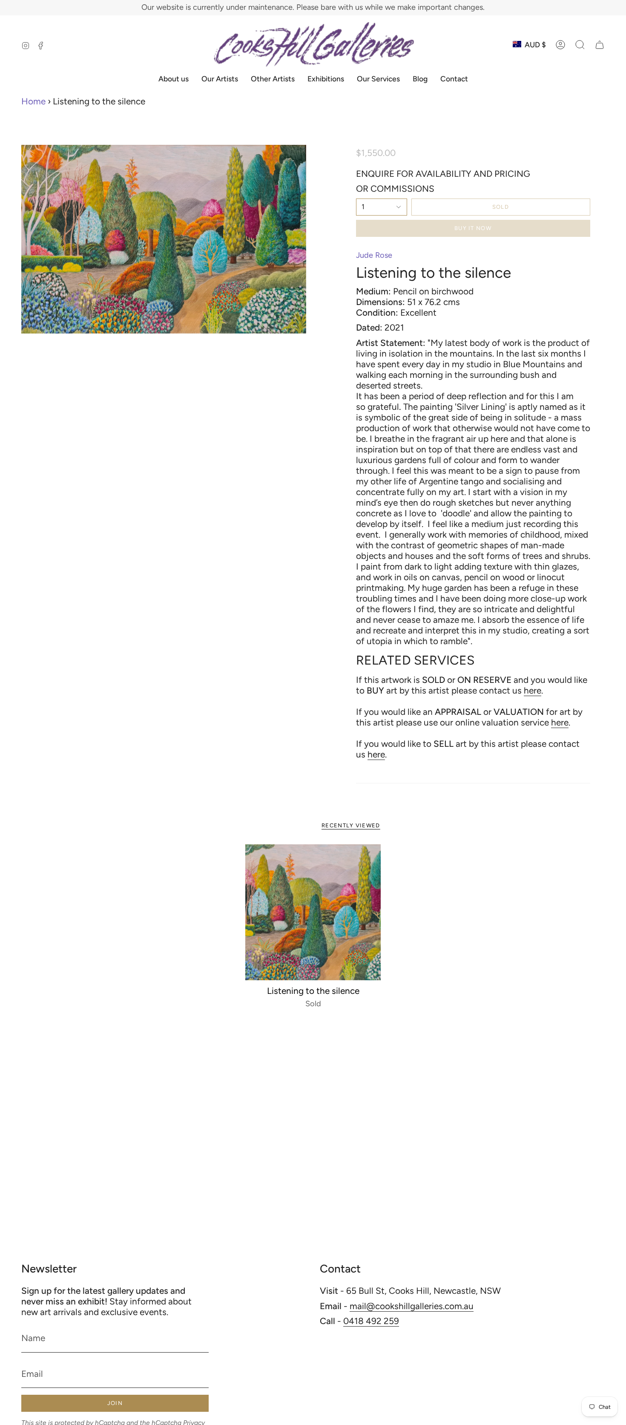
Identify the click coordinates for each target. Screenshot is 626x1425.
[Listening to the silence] (313, 912)
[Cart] (599, 44)
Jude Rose (374, 255)
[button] (580, 44)
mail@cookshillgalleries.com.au (412, 1306)
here (532, 690)
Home (33, 101)
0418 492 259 (371, 1321)
